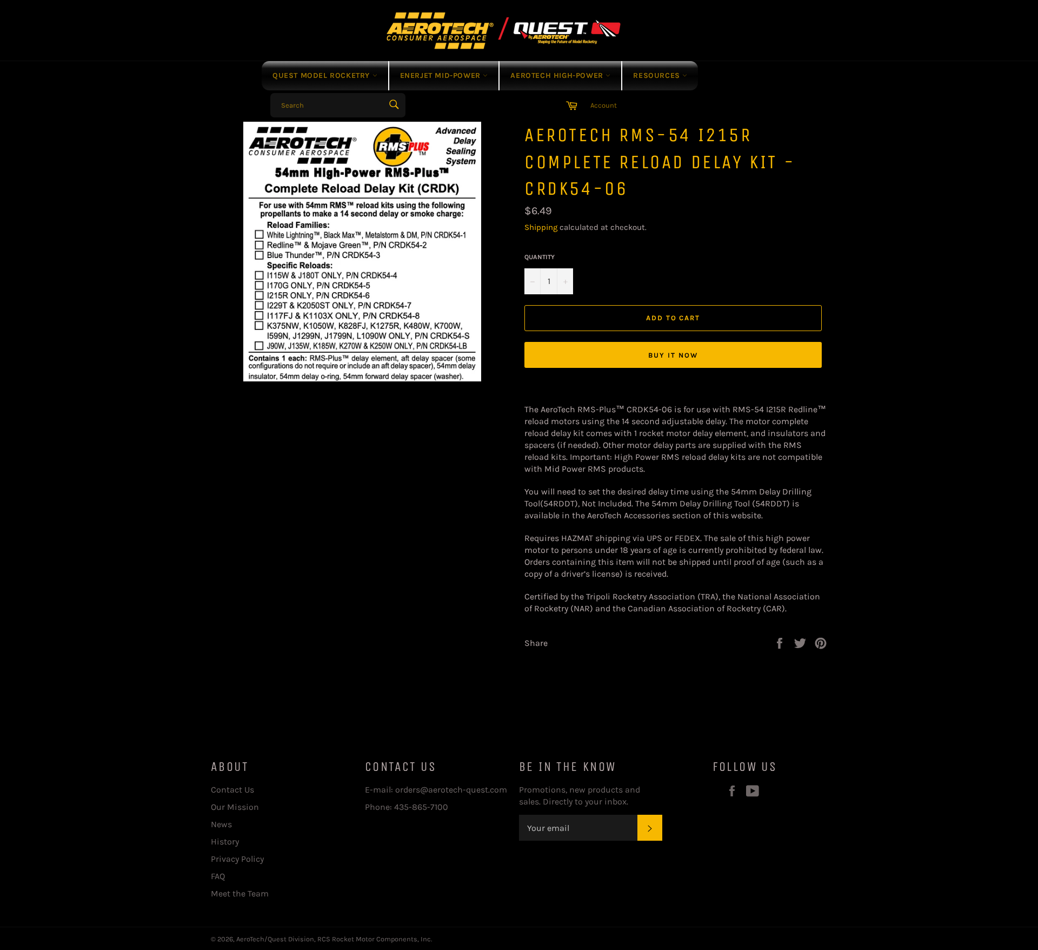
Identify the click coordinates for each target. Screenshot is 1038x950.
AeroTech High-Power (558, 75)
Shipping (540, 227)
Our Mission (235, 807)
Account (603, 105)
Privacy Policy (237, 859)
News (221, 824)
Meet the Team (240, 893)
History (225, 841)
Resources (657, 75)
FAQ (218, 876)
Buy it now (673, 355)
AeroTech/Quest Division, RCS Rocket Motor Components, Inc (333, 939)
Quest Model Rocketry (322, 75)
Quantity (539, 257)
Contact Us (232, 789)
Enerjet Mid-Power (441, 75)
